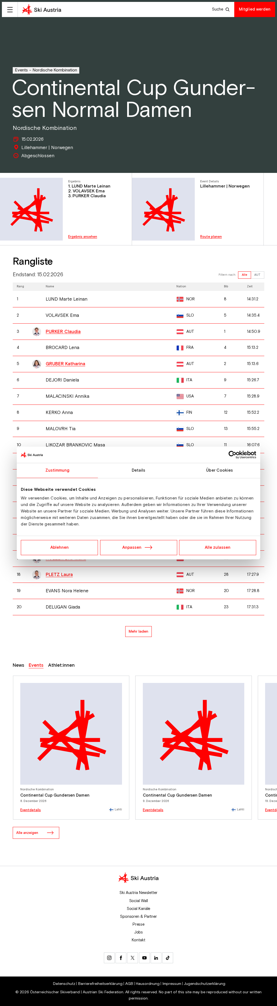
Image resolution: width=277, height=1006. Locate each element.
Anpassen (131, 547)
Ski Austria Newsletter (138, 892)
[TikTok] (167, 957)
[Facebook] (121, 957)
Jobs (138, 932)
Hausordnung (148, 983)
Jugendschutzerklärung (204, 983)
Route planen (211, 237)
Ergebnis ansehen (82, 237)
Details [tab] (139, 470)
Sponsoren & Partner (138, 916)
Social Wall (138, 900)
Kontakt (138, 940)
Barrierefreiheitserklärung (100, 983)
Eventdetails (30, 810)
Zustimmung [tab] (57, 470)
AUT (257, 275)
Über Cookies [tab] (219, 470)
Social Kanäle (138, 908)
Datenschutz (64, 983)
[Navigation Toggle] (10, 9)
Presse (138, 924)
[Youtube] (144, 957)
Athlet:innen (61, 665)
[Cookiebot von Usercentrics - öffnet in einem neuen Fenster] (232, 455)
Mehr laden (138, 631)
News (18, 665)
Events (21, 70)
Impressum (172, 983)
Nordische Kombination (54, 70)
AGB (129, 983)
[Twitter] (132, 957)
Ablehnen (59, 547)
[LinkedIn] (156, 957)
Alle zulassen (217, 547)
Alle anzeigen (27, 833)
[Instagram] (109, 957)
